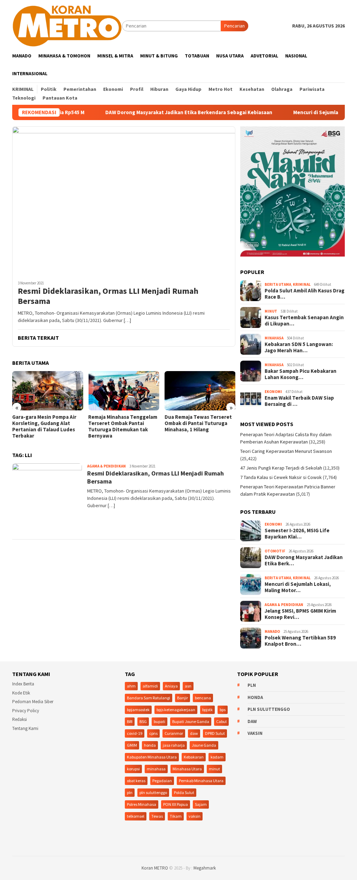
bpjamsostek (138, 709)
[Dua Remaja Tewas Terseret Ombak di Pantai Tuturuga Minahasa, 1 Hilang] (200, 391)
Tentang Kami (25, 728)
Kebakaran (194, 757)
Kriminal (302, 284)
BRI (129, 721)
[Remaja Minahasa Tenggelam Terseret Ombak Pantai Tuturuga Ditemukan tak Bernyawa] (123, 391)
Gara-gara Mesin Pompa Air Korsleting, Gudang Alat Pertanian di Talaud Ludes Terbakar (44, 426)
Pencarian (234, 26)
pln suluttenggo (153, 792)
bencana (203, 697)
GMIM (132, 745)
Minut (271, 311)
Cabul (221, 721)
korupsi (133, 768)
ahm (131, 686)
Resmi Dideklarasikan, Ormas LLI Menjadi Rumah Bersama (108, 296)
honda (150, 745)
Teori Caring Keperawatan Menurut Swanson (286, 451)
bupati (159, 721)
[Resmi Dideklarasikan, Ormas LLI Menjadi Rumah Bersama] (123, 200)
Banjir (182, 697)
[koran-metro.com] (67, 25)
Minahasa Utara (187, 768)
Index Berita (23, 684)
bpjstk (207, 709)
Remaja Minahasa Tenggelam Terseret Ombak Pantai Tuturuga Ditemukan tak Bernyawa (122, 426)
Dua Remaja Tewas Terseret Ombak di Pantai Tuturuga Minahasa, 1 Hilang (198, 423)
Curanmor (174, 733)
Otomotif (275, 551)
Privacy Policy (25, 711)
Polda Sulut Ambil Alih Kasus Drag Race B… (304, 294)
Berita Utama (278, 284)
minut (214, 768)
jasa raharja (174, 745)
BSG (143, 721)
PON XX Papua (175, 804)
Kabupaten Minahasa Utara (152, 757)
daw (194, 733)
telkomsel (135, 816)
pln (129, 792)
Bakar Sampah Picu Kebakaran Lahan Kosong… (300, 374)
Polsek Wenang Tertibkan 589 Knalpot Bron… (300, 641)
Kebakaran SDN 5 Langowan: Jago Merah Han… (299, 347)
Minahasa (274, 338)
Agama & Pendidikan (106, 466)
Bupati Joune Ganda (190, 721)
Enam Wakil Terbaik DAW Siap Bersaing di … (299, 401)
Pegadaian (162, 780)
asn (188, 686)
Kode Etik (21, 693)
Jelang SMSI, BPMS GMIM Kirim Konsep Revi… (300, 614)
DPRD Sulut (215, 733)
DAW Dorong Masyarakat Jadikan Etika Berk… (304, 560)
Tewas (157, 816)
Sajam (201, 804)
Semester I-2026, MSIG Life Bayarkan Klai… (297, 533)
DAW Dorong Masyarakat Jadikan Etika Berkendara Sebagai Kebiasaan (167, 112)
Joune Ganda (204, 745)
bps (223, 709)
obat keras (136, 780)
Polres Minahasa (141, 804)
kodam (217, 757)
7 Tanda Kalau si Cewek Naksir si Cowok (281, 477)
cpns (153, 733)
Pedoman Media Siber (32, 702)
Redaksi (19, 719)
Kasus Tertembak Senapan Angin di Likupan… (304, 320)
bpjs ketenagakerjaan (176, 709)
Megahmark (204, 868)
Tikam (176, 816)
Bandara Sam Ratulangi (148, 697)
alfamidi (150, 686)
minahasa (156, 768)
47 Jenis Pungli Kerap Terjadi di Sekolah (281, 468)
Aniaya (171, 686)
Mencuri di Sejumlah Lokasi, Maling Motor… (298, 587)
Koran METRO (155, 868)
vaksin (194, 816)
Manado (272, 631)
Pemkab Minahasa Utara (201, 780)
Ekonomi (273, 391)
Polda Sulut (184, 792)
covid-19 (134, 733)
